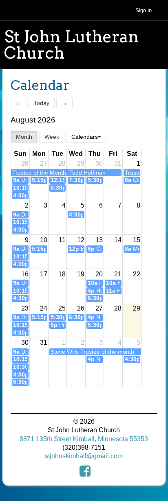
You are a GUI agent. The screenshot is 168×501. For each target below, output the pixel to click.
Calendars (84, 136)
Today (41, 103)
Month (24, 136)
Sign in (143, 10)
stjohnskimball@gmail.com (84, 456)
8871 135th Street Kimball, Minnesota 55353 (84, 438)
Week (51, 136)
